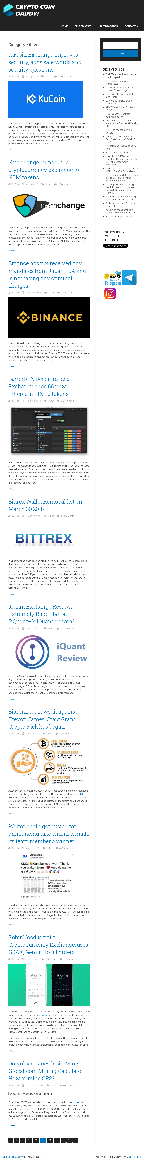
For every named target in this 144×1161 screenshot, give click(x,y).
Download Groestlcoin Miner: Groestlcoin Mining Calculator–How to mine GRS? (47, 1071)
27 (50, 1140)
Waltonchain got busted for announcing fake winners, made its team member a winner (48, 834)
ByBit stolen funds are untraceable (117, 82)
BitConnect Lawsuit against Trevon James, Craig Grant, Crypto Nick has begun (42, 719)
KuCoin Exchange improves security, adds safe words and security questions (45, 62)
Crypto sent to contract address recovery (118, 115)
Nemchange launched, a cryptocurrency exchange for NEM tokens (44, 170)
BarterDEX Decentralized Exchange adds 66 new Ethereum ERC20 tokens (39, 386)
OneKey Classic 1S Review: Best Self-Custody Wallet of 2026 (120, 139)
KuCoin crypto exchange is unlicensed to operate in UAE (121, 211)
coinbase (45, 1015)
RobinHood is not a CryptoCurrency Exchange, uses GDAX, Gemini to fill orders (48, 945)
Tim (17, 76)
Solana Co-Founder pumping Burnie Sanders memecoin (121, 198)
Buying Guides (109, 26)
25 (36, 1140)
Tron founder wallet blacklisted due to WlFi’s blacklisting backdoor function (122, 178)
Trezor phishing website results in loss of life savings (122, 89)
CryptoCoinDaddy (12, 1157)
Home (64, 26)
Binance (43, 1028)
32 (69, 1140)
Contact (130, 26)
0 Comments (64, 76)
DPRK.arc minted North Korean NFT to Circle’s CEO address (122, 170)
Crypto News (83, 26)
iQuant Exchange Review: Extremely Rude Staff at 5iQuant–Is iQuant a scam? (41, 614)
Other (48, 76)
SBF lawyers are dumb (117, 152)
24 (29, 1140)
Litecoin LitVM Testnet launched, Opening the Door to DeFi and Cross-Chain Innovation (122, 160)
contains (80, 794)
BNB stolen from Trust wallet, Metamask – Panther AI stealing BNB (122, 123)
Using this (78, 1102)
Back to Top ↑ (134, 1157)
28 (56, 1140)
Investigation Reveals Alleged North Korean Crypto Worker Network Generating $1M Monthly (121, 188)
